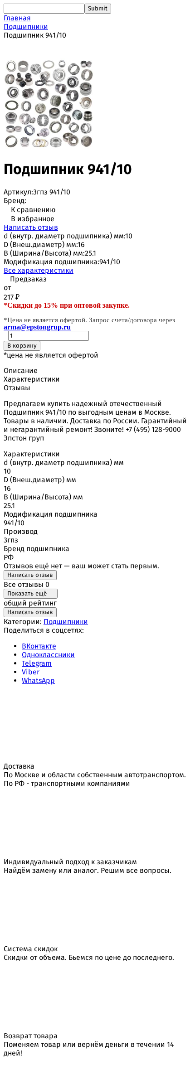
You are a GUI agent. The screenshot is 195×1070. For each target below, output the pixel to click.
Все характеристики (38, 270)
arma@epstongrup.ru (37, 327)
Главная (17, 18)
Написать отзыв (31, 227)
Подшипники (26, 26)
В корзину (22, 345)
